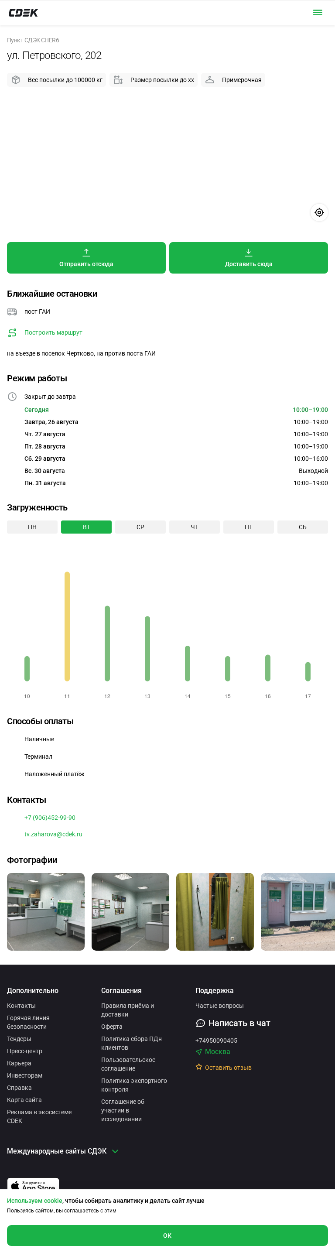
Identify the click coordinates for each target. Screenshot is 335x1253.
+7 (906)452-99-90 (49, 817)
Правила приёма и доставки (127, 1010)
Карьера (19, 1063)
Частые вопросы (219, 1005)
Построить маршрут (53, 332)
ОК (167, 1235)
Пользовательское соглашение (128, 1064)
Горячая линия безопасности (28, 1022)
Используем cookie (34, 1200)
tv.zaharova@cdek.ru (53, 834)
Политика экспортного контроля (134, 1085)
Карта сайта (24, 1099)
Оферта (112, 1026)
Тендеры (19, 1038)
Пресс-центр (24, 1051)
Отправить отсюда (86, 263)
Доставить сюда (249, 263)
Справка (19, 1087)
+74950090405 (216, 1040)
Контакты (21, 1005)
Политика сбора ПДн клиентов (131, 1043)
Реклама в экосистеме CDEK (39, 1116)
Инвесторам (24, 1075)
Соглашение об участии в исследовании (122, 1110)
